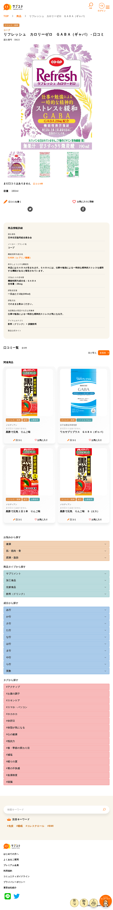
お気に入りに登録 (85, 201)
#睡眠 (19, 826)
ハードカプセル (84, 420)
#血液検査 (12, 775)
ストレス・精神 (11, 25)
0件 (38, 184)
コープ (7, 30)
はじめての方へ (11, 854)
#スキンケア (13, 700)
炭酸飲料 (32, 324)
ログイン (102, 11)
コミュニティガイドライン (17, 876)
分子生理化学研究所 (68, 425)
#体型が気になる (15, 727)
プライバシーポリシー (14, 882)
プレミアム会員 (11, 865)
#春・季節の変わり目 (18, 748)
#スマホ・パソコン (16, 707)
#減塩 (9, 754)
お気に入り (42, 440)
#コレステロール (35, 826)
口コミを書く (15, 202)
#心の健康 (12, 734)
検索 (90, 8)
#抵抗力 (10, 741)
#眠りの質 (12, 761)
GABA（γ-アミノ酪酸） (20, 257)
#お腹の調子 (13, 693)
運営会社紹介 (10, 887)
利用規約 (8, 871)
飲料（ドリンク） (16, 324)
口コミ (19, 440)
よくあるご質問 (11, 859)
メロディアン (11, 425)
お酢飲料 (34, 420)
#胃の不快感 (13, 768)
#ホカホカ (12, 714)
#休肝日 (10, 721)
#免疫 (10, 826)
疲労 (26, 420)
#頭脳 (9, 782)
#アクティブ (13, 687)
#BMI (50, 826)
